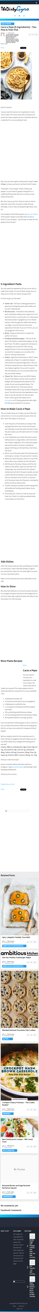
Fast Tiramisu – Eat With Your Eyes (32, 1270)
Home (14, 1306)
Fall (15, 35)
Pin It (2, 48)
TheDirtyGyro (11, 33)
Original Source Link (7, 784)
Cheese (12, 35)
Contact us (21, 1306)
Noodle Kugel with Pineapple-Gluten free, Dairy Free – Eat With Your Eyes (32, 1248)
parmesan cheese (10, 39)
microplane (9, 400)
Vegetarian (8, 42)
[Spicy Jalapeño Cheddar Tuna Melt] (19, 906)
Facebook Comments (11, 1210)
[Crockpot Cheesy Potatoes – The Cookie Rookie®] (19, 1072)
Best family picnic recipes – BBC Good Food (17, 1140)
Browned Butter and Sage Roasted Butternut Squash (16, 1186)
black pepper (6, 24)
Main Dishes (13, 36)
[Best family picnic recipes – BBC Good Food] (19, 1127)
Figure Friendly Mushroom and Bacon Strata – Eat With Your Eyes (32, 1289)
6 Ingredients (7, 1197)
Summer (8, 41)
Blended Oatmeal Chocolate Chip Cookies (19, 1030)
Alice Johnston (8, 1150)
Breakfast (7, 1114)
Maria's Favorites (10, 38)
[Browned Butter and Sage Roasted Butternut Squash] (19, 1169)
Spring (17, 40)
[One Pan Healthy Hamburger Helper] (19, 953)
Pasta (16, 39)
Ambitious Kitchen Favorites (13, 946)
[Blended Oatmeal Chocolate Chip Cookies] (19, 999)
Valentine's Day (15, 41)
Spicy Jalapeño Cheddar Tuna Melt (16, 937)
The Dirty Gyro (24, 1303)
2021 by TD (19, 1309)
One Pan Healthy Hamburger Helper (16, 957)
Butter (7, 35)
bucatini (16, 34)
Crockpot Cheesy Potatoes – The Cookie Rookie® (18, 1103)
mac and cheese (32, 214)
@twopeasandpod (17, 767)
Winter (13, 42)
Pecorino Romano (10, 40)
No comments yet (9, 1205)
